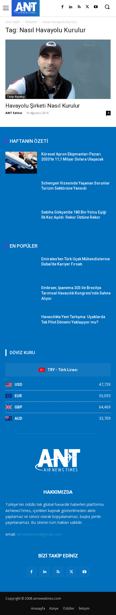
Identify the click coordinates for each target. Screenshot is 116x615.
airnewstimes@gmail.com (39, 534)
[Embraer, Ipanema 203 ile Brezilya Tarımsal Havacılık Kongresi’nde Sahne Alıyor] (21, 296)
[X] (87, 7)
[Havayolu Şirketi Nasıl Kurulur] (58, 69)
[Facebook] (62, 7)
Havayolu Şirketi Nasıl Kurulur (42, 105)
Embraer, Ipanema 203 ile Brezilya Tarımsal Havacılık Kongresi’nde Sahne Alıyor (76, 293)
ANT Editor (13, 113)
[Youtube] (95, 7)
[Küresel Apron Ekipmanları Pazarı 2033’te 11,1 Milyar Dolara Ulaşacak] (21, 163)
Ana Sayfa (12, 22)
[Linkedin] (71, 7)
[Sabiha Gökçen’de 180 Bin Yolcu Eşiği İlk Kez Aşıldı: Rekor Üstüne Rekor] (21, 221)
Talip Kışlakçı (16, 96)
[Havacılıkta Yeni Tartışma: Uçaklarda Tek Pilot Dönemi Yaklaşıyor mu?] (21, 325)
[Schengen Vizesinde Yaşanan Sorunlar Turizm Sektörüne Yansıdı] (21, 192)
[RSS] (79, 7)
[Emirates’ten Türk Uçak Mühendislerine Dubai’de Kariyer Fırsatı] (21, 268)
